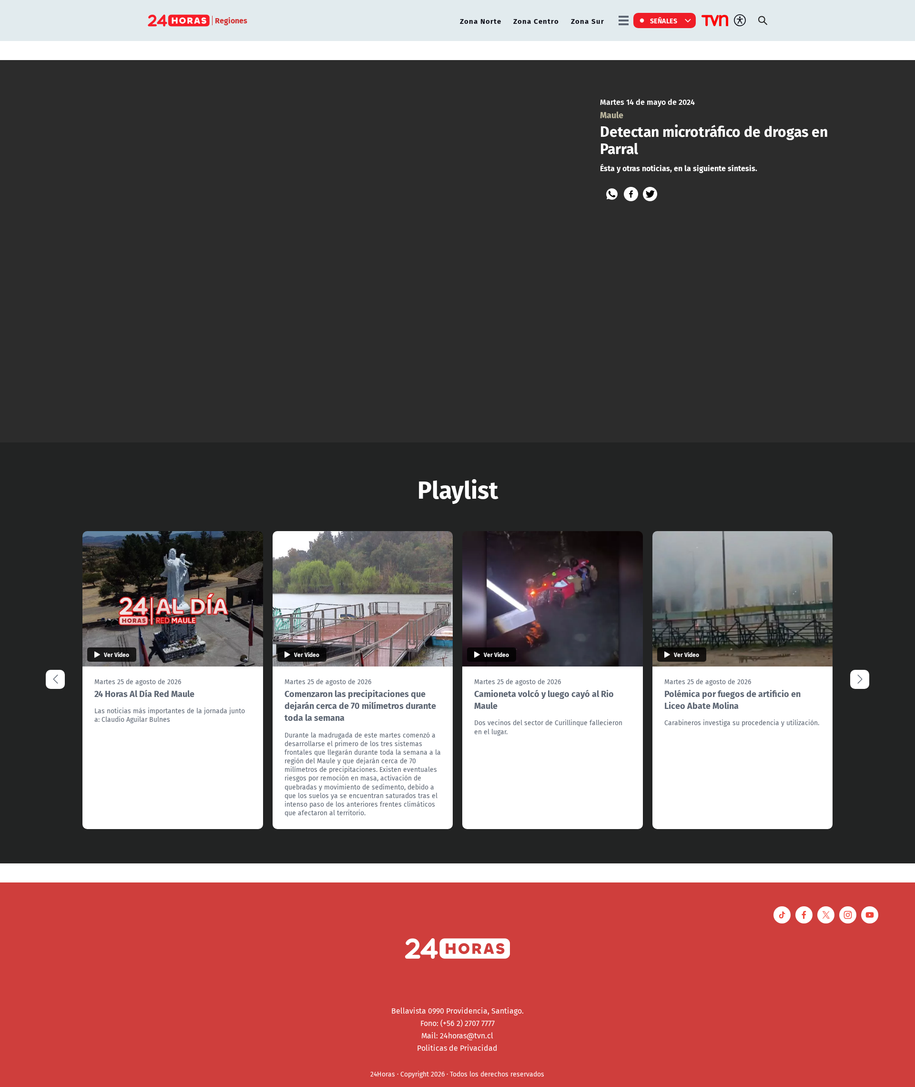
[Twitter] (650, 194)
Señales (664, 20)
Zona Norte (480, 20)
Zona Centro (536, 20)
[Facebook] (631, 194)
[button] (859, 679)
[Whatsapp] (612, 194)
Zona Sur (587, 20)
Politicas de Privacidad (457, 1048)
